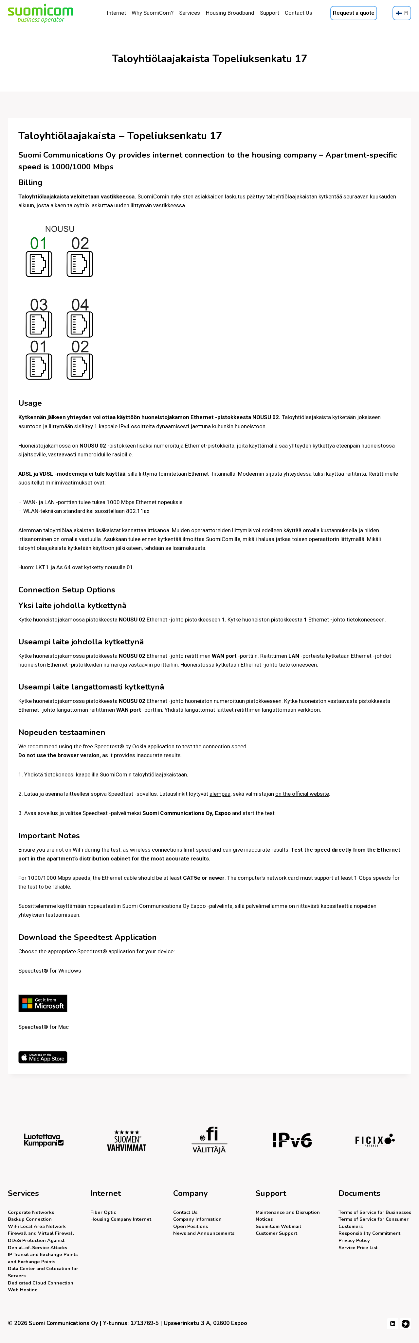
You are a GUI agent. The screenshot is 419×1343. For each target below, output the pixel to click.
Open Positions (190, 1226)
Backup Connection (30, 1219)
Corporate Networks (31, 1212)
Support (269, 12)
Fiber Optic (103, 1212)
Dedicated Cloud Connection (40, 1283)
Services (189, 12)
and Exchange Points (43, 1258)
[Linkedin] (392, 1323)
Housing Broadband (230, 12)
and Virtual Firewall (41, 1233)
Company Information (197, 1219)
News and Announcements (203, 1233)
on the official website (302, 793)
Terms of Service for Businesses (374, 1212)
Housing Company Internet (120, 1219)
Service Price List (357, 1247)
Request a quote (353, 12)
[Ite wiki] (405, 1323)
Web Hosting (23, 1289)
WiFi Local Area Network (37, 1226)
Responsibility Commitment (369, 1233)
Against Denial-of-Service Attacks (37, 1244)
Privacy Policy (354, 1240)
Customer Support (276, 1233)
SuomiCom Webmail (278, 1226)
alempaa (220, 793)
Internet (116, 12)
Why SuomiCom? (152, 12)
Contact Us (298, 12)
